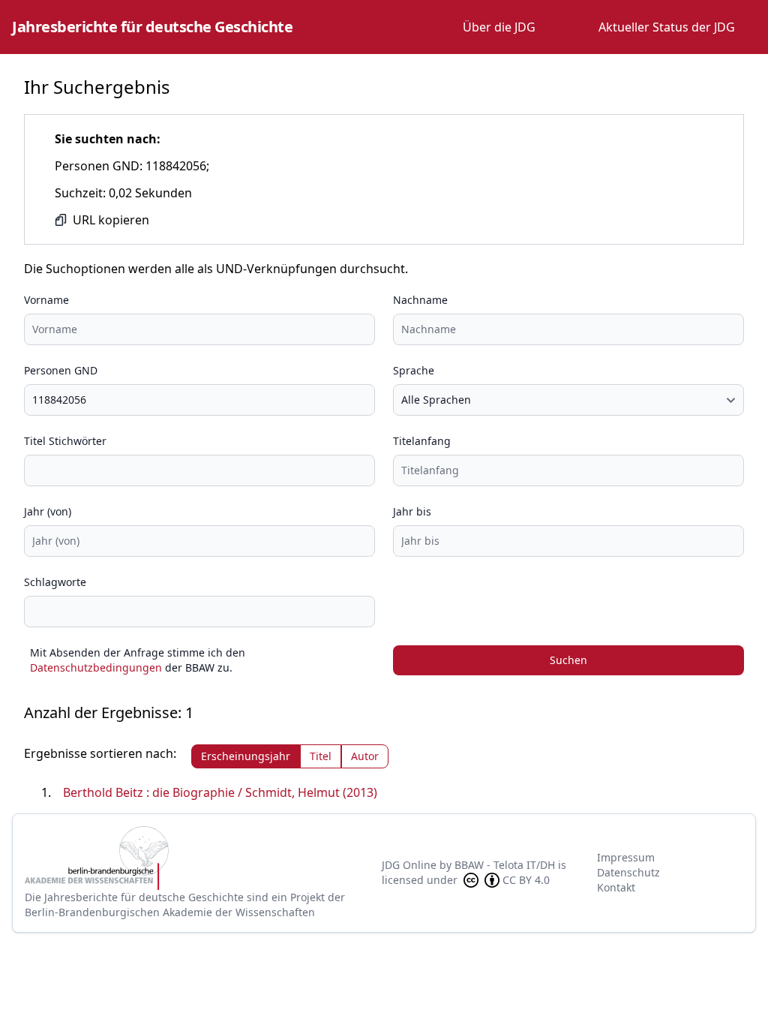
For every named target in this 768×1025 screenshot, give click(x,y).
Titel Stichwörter (65, 441)
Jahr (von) (47, 511)
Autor (365, 756)
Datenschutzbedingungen (96, 667)
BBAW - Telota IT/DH (504, 865)
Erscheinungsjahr (245, 756)
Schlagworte (55, 582)
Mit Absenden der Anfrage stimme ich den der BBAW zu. (137, 660)
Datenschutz (628, 872)
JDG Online (409, 865)
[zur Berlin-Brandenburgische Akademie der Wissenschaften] (203, 858)
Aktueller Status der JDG (666, 27)
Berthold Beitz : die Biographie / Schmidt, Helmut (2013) (220, 792)
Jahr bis (412, 511)
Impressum (626, 857)
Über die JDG (499, 27)
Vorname (46, 300)
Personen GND (61, 370)
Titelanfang (422, 441)
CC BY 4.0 (526, 880)
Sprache (413, 370)
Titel (321, 756)
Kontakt (616, 887)
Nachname (420, 300)
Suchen (568, 660)
